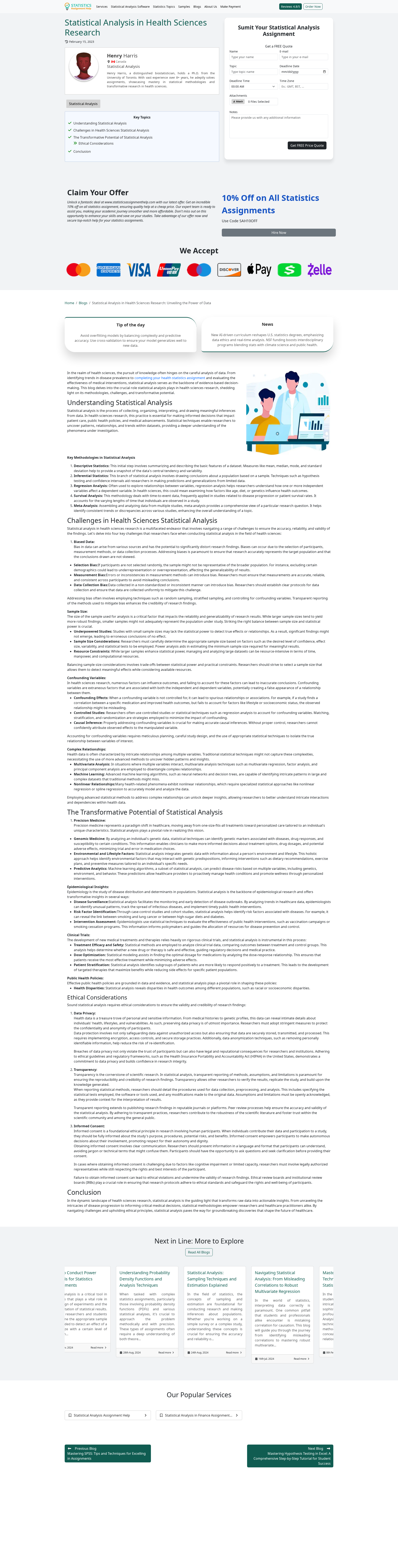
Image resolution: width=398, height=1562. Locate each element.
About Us (210, 7)
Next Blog (292, 1456)
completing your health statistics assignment (170, 378)
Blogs (197, 7)
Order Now (313, 7)
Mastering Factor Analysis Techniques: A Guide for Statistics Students (265, 1279)
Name (233, 51)
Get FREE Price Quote (307, 145)
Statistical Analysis (83, 103)
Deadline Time (239, 81)
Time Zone (287, 81)
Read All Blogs (199, 1252)
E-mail (284, 51)
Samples (184, 7)
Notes (233, 112)
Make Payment (230, 7)
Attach (239, 101)
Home (69, 303)
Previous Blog (106, 1453)
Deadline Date (289, 66)
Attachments (238, 96)
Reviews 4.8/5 (290, 7)
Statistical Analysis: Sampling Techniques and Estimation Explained (129, 1279)
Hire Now (279, 232)
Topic (233, 66)
